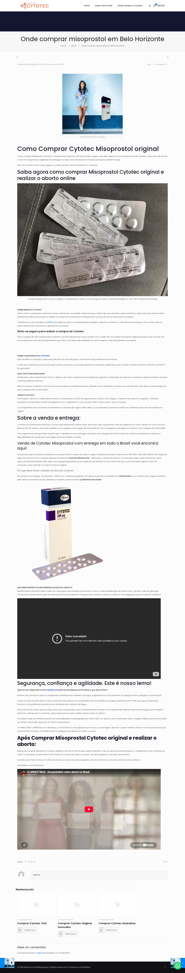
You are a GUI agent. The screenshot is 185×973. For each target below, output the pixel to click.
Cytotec (50, 690)
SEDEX (50, 322)
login (39, 952)
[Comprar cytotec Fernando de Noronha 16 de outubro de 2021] (7, 963)
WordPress (85, 967)
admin (35, 64)
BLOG (73, 45)
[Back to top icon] (165, 967)
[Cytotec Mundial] (34, 5)
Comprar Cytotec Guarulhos (117, 923)
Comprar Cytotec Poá (31, 923)
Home (63, 45)
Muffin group (42, 967)
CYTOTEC (45, 355)
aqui (118, 159)
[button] (177, 965)
